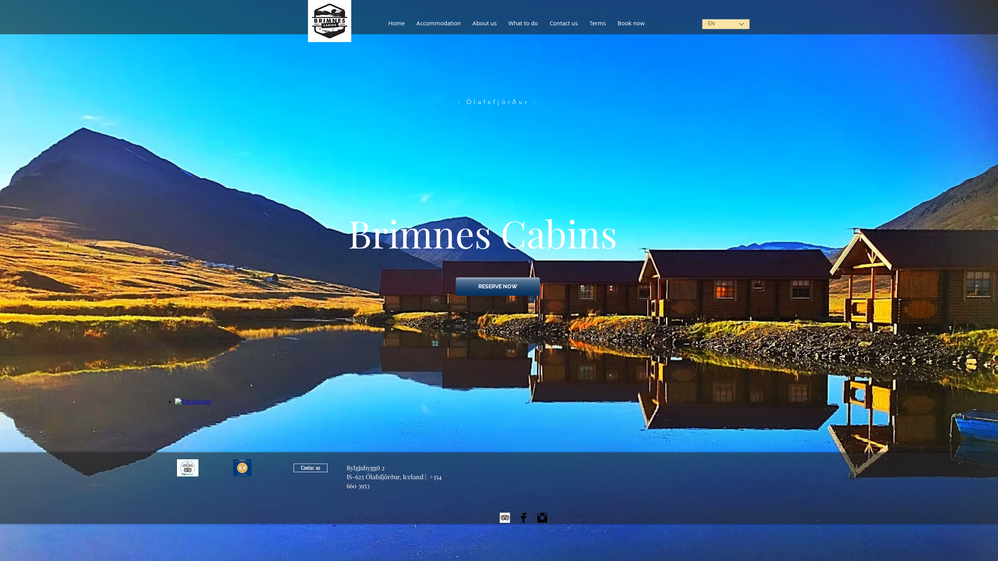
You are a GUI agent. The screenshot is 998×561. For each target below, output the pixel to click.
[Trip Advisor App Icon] (505, 518)
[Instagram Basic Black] (542, 518)
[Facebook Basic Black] (523, 518)
